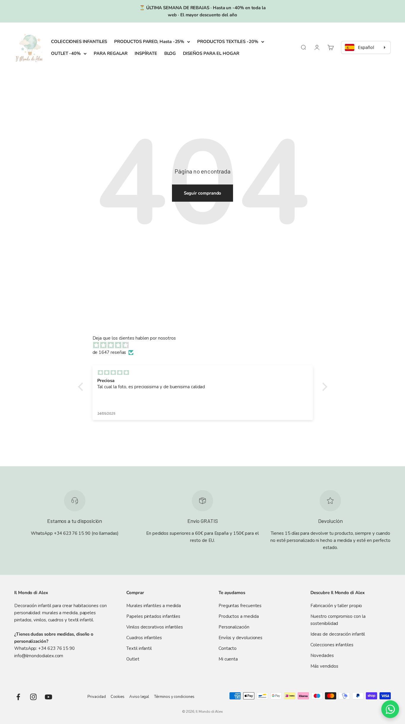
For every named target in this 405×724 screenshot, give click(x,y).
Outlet (132, 659)
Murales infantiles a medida (153, 606)
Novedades (322, 655)
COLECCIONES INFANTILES (79, 41)
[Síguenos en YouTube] (48, 697)
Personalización (234, 627)
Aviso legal (139, 696)
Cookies (118, 696)
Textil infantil (139, 648)
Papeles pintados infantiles (153, 616)
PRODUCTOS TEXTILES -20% (227, 41)
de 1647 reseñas (109, 352)
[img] (206, 345)
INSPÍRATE (146, 53)
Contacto (228, 648)
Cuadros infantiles (144, 638)
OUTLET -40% (66, 53)
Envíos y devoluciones (240, 638)
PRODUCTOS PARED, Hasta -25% (149, 41)
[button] (82, 387)
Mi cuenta (228, 659)
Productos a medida (239, 616)
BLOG (170, 53)
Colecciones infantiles (331, 645)
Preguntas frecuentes (240, 606)
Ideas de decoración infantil (337, 634)
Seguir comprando (202, 193)
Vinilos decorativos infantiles (154, 627)
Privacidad (96, 696)
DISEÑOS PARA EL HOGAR (211, 53)
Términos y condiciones (174, 696)
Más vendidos (324, 666)
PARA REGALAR (110, 53)
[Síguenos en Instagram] (33, 697)
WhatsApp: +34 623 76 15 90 (44, 648)
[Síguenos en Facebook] (18, 697)
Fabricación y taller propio (336, 606)
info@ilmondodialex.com (38, 656)
